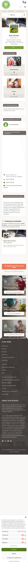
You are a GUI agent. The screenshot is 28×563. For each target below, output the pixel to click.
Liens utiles (5, 360)
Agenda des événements (8, 367)
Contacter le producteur (14, 47)
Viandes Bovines (14, 69)
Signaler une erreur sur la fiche (15, 266)
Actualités (4, 364)
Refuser (14, 553)
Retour (12, 15)
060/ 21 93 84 (10, 179)
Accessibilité (5, 394)
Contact (4, 370)
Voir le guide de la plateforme (14, 334)
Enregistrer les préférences (14, 557)
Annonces (4, 354)
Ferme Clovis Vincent (9, 241)
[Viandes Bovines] (14, 61)
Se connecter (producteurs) (9, 377)
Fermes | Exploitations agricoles (14, 39)
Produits (4, 349)
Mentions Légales (6, 382)
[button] (26, 517)
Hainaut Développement (7, 449)
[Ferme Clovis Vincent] (14, 233)
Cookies (4, 388)
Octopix (11, 451)
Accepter (14, 549)
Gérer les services (13, 545)
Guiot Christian (14, 74)
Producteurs (11, 11)
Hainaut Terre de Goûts (8, 357)
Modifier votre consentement (9, 391)
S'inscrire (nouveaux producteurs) (10, 380)
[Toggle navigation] (25, 7)
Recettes (4, 351)
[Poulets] (14, 83)
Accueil (4, 11)
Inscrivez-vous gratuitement (14, 292)
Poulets (14, 91)
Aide (3, 373)
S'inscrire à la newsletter (14, 313)
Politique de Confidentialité (14, 561)
